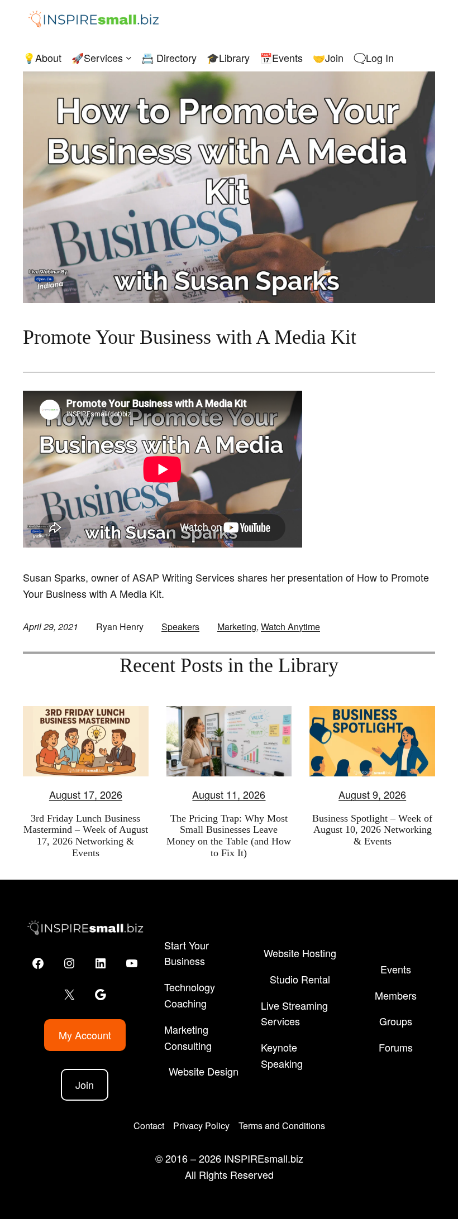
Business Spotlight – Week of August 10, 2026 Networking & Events (372, 830)
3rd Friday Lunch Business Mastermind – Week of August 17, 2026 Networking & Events (85, 835)
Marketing (236, 626)
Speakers (180, 626)
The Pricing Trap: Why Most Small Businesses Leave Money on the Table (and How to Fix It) (228, 835)
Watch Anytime (290, 626)
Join (84, 1084)
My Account (85, 1035)
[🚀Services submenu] (129, 58)
